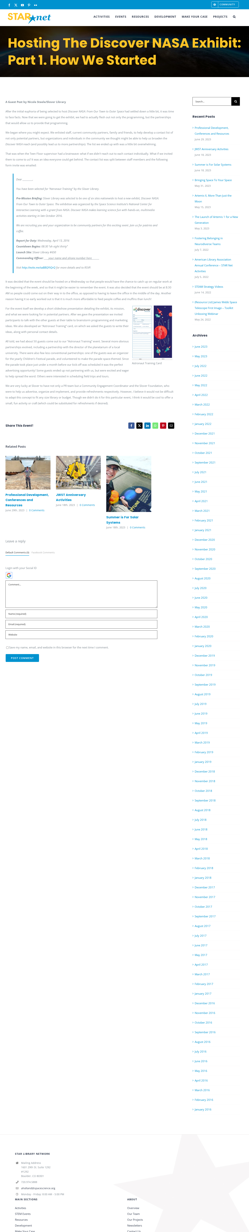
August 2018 (203, 810)
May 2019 (201, 723)
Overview (133, 1208)
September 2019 (205, 684)
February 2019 (204, 752)
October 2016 (203, 1022)
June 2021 (201, 482)
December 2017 (205, 887)
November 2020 (205, 549)
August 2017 (203, 926)
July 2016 (201, 1051)
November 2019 (205, 665)
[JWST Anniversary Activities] (78, 472)
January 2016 (203, 1109)
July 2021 (201, 472)
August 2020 (203, 578)
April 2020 (201, 617)
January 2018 (203, 877)
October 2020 (203, 559)
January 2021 (203, 530)
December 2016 (205, 1003)
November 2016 (205, 1013)
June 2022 (201, 375)
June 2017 (201, 945)
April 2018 (201, 848)
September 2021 (205, 462)
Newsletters (134, 1225)
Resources (21, 1219)
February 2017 (204, 984)
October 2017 (203, 906)
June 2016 (201, 1061)
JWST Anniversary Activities (73, 472)
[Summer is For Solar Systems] (128, 484)
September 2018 (205, 800)
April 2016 (201, 1080)
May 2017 (201, 955)
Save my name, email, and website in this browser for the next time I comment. (59, 647)
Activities (20, 1208)
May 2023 (201, 356)
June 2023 (201, 346)
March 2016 (202, 1090)
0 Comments (36, 510)
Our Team (133, 1214)
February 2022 (204, 414)
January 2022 (203, 424)
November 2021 (205, 443)
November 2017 (205, 897)
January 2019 (203, 762)
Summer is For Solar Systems (123, 484)
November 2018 (205, 781)
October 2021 (203, 453)
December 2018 (205, 771)
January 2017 (203, 993)
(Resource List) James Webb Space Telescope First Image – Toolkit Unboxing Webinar (216, 308)
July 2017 (201, 935)
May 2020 (201, 607)
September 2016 (205, 1032)
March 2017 (202, 974)
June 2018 (201, 829)
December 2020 (205, 539)
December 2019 (205, 655)
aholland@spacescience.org (38, 1188)
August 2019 (203, 694)
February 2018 (204, 868)
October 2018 (203, 791)
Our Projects (135, 1219)
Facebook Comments (43, 552)
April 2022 (201, 395)
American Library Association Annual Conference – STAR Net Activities (214, 265)
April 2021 (201, 501)
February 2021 (204, 520)
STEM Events (23, 1214)
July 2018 (201, 820)
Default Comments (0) (17, 552)
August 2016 (203, 1042)
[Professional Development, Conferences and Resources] (27, 473)
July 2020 (201, 588)
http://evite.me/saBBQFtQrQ (38, 267)
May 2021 (201, 491)
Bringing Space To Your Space (213, 180)
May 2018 (201, 839)
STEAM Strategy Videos (209, 286)
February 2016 (204, 1100)
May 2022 (201, 385)
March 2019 (202, 742)
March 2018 (202, 858)
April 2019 (201, 733)
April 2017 (201, 964)
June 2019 (201, 713)
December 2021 (205, 433)
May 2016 (201, 1071)
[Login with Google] (9, 575)
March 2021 (202, 511)
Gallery (33, 473)
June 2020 (201, 597)
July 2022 (201, 366)
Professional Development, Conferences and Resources (23, 473)
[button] (234, 16)
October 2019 (203, 675)
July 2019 (201, 704)
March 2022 (202, 404)
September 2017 (205, 916)
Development (23, 1225)
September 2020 (205, 568)
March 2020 (202, 626)
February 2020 (204, 636)
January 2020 (203, 646)
